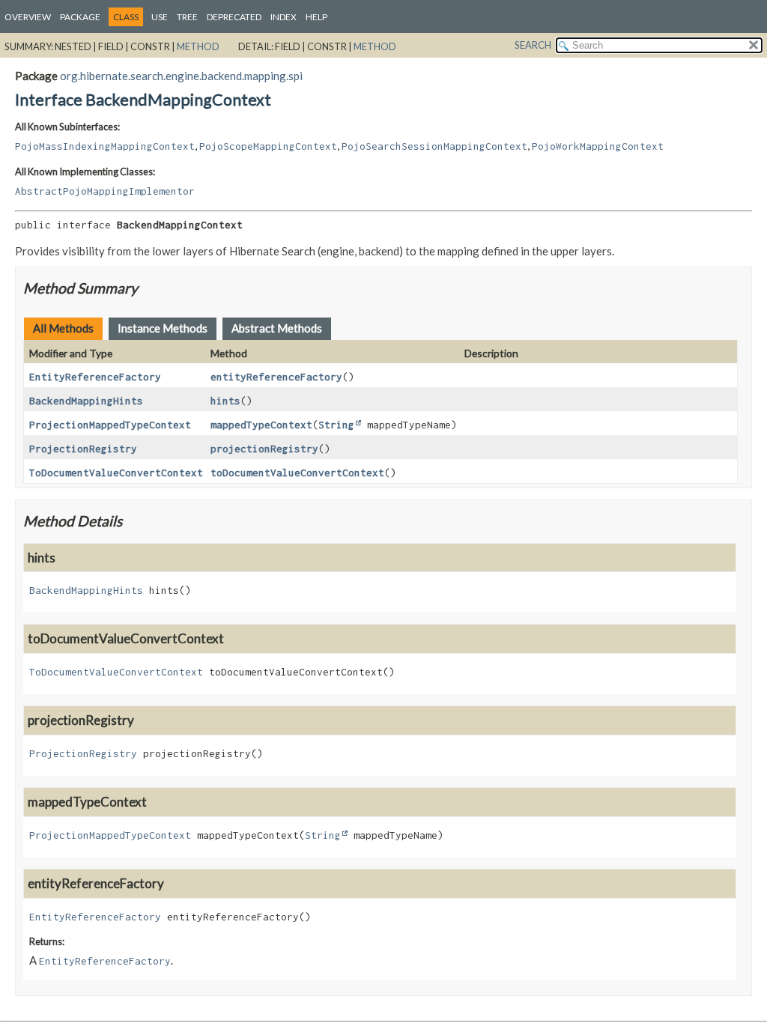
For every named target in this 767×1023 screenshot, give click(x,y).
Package (80, 16)
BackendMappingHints (86, 401)
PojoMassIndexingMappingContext (105, 146)
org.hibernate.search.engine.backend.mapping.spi (181, 75)
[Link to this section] (147, 288)
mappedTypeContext (261, 425)
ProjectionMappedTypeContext (110, 425)
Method (198, 46)
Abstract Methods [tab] (276, 328)
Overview (27, 16)
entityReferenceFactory (276, 377)
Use (159, 16)
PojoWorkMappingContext (598, 146)
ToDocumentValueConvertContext (116, 473)
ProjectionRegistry (83, 449)
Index (283, 16)
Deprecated (234, 16)
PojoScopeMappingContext (268, 146)
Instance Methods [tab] (162, 328)
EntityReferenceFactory (95, 377)
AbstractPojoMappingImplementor (105, 191)
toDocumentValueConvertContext (297, 473)
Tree (187, 16)
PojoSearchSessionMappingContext (434, 146)
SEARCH (533, 45)
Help (316, 16)
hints (225, 401)
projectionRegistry (264, 449)
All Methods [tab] (63, 328)
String (336, 425)
